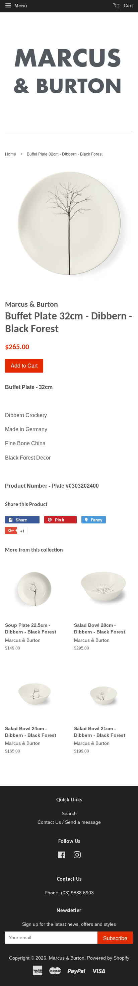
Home (10, 154)
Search (69, 813)
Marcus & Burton (66, 958)
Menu (20, 5)
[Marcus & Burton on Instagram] (77, 856)
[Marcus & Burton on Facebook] (61, 856)
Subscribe (115, 938)
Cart (127, 5)
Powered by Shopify (108, 958)
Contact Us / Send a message (69, 822)
